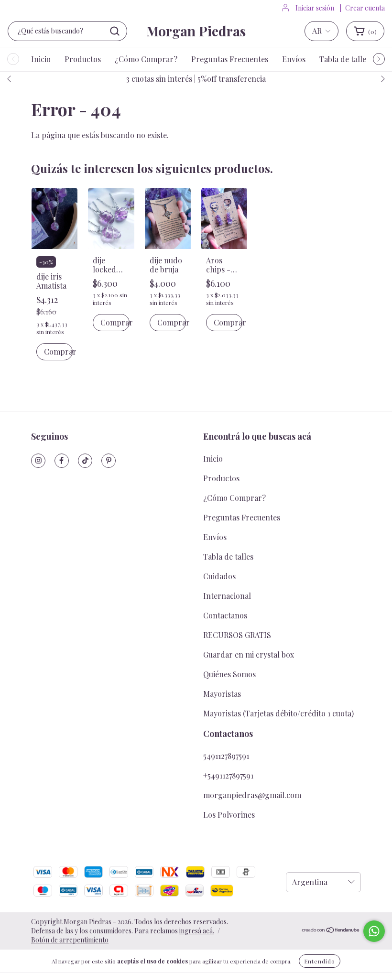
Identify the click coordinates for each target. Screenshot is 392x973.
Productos (83, 59)
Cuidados (219, 576)
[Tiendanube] (331, 930)
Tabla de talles (344, 59)
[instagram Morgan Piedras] (38, 461)
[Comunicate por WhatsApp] (374, 931)
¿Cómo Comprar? (146, 59)
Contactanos (225, 615)
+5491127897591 (228, 775)
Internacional (227, 596)
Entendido (319, 961)
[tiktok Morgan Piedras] (85, 461)
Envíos (293, 59)
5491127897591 (226, 756)
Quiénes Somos (229, 674)
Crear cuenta (365, 7)
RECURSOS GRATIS (237, 635)
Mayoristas (222, 694)
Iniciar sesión (314, 7)
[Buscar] (114, 31)
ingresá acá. (196, 930)
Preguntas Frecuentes (229, 59)
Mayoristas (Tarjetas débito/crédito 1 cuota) (278, 713)
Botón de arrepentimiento (70, 939)
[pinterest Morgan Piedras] (108, 461)
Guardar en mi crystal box (248, 654)
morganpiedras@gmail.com (252, 795)
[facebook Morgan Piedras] (61, 461)
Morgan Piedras (196, 31)
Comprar (58, 351)
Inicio (41, 59)
